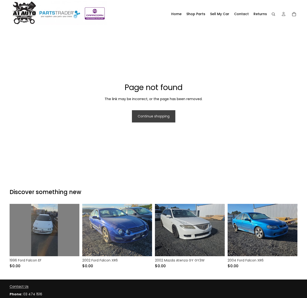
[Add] (72, 248)
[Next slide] (72, 230)
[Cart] (294, 14)
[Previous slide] (17, 230)
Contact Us (19, 286)
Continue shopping (154, 116)
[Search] (273, 14)
